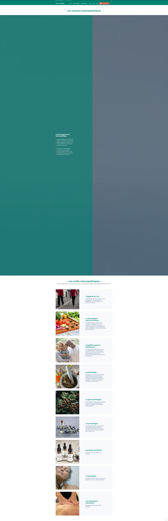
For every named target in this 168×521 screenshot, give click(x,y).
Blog (94, 3)
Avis (97, 3)
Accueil (70, 3)
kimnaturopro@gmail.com (61, 0)
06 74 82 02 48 (69, 0)
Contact (90, 3)
